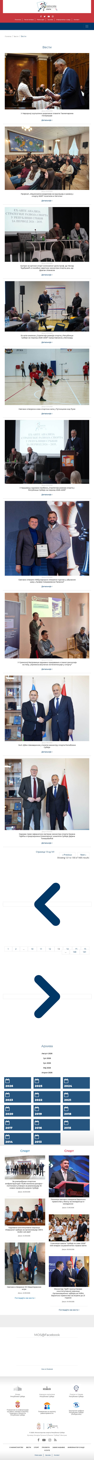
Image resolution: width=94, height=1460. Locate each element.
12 (50, 949)
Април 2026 (47, 1073)
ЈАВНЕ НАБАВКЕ (59, 1447)
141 (84, 952)
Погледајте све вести (25, 1298)
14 (67, 949)
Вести (16, 36)
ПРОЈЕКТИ (46, 1447)
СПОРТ (36, 1447)
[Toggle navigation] (86, 26)
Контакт (76, 19)
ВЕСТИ (28, 1447)
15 (76, 949)
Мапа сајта (40, 19)
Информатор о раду (63, 19)
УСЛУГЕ (47, 1450)
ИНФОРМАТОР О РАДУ (76, 1447)
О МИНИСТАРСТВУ (16, 1447)
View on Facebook (47, 1369)
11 (41, 949)
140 (75, 952)
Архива (50, 19)
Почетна (18, 19)
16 (85, 949)
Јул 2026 (47, 1058)
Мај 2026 (47, 1068)
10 (32, 949)
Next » (83, 854)
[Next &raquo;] (47, 996)
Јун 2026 (47, 1063)
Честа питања (29, 19)
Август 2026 (47, 1053)
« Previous (67, 854)
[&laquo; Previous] (47, 904)
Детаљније (46, 120)
